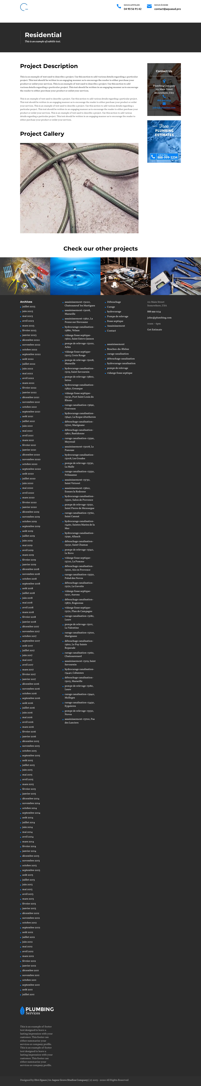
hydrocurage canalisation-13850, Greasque (79, 386)
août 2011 (27, 989)
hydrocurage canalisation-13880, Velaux (79, 328)
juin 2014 (27, 827)
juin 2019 (27, 540)
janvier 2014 (29, 851)
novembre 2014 (31, 803)
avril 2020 (28, 493)
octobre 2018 (29, 579)
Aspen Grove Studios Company (70, 1080)
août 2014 (27, 817)
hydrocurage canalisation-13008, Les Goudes (79, 456)
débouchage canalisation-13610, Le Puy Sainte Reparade (79, 644)
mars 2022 (28, 383)
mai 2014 (27, 832)
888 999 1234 (164, 100)
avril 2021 (27, 435)
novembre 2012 (31, 918)
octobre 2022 (29, 349)
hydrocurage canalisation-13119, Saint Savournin (79, 370)
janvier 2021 (29, 450)
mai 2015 (27, 775)
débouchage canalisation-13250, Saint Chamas (79, 543)
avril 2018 (27, 607)
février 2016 (29, 731)
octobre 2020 (29, 464)
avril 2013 (27, 894)
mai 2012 (27, 946)
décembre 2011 (30, 970)
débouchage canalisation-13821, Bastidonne (79, 431)
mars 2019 (28, 555)
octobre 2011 (29, 980)
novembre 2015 (31, 746)
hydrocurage (76, 18)
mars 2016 (28, 727)
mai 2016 (27, 717)
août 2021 (27, 416)
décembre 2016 (30, 684)
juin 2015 (27, 770)
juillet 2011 (28, 994)
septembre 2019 (31, 526)
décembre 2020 (31, 455)
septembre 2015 (31, 755)
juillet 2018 (28, 593)
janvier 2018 (29, 622)
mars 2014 (28, 841)
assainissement (116, 344)
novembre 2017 (31, 631)
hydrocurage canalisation (121, 363)
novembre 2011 (30, 975)
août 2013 (27, 875)
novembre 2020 (31, 459)
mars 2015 (28, 784)
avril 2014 (28, 837)
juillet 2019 (28, 536)
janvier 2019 (29, 564)
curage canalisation (118, 354)
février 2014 (29, 846)
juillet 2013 (28, 880)
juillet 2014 (28, 822)
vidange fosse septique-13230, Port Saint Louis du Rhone (79, 397)
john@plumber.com (164, 107)
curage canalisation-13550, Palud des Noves (79, 576)
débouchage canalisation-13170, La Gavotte (79, 584)
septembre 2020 (31, 469)
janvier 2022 (29, 392)
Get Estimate (154, 329)
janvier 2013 (29, 908)
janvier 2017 (29, 679)
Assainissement (139, 18)
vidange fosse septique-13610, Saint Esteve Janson (79, 337)
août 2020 (28, 474)
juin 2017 (27, 655)
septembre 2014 (31, 813)
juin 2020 (27, 483)
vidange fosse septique (119, 373)
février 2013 (29, 903)
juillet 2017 (28, 650)
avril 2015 (27, 779)
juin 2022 (27, 368)
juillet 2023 (28, 306)
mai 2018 (27, 603)
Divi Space (40, 1080)
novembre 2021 (31, 402)
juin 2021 (27, 426)
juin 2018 (27, 598)
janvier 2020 (29, 507)
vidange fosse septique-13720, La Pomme (78, 559)
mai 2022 (27, 373)
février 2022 (29, 388)
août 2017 (27, 646)
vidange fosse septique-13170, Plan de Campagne (78, 609)
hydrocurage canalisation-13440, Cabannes (79, 671)
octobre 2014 (29, 808)
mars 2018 (28, 612)
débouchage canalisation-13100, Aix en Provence (79, 568)
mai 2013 (27, 889)
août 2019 (27, 531)
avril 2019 (27, 550)
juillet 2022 (28, 364)
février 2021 (29, 445)
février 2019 (29, 560)
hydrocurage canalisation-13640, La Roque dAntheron (80, 415)
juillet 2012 (28, 937)
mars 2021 (28, 440)
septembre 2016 (31, 698)
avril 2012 (27, 951)
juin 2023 (27, 311)
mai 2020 (27, 488)
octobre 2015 (29, 751)
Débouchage (47, 18)
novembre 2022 (31, 345)
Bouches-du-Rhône (118, 349)
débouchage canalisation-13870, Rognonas (79, 601)
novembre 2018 (31, 574)
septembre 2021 (31, 411)
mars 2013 (28, 899)
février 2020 (29, 502)
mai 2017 (27, 660)
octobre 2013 (29, 865)
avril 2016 (27, 722)
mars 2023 (28, 326)
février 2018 (29, 617)
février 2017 (29, 674)
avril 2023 (28, 321)
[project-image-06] (79, 233)
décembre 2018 (30, 569)
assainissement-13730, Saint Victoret (77, 481)
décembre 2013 (30, 856)
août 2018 (27, 588)
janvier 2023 (29, 335)
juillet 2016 (28, 708)
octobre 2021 (29, 407)
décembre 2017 (30, 626)
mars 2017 (28, 669)
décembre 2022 (31, 340)
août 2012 (27, 932)
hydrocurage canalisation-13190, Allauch (79, 534)
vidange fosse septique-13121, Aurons (78, 593)
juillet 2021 (28, 421)
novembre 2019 (31, 517)
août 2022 (28, 359)
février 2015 (29, 789)
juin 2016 (27, 712)
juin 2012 (27, 942)
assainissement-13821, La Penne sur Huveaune (79, 320)
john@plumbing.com (159, 318)
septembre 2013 (31, 870)
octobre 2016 (29, 693)
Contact (156, 18)
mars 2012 (28, 956)
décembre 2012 (30, 913)
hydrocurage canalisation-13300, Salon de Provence (79, 498)
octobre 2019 (29, 521)
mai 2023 (27, 316)
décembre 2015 (30, 741)
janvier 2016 (29, 736)
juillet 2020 (28, 478)
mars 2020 (28, 497)
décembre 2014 (30, 798)
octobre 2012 (29, 923)
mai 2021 (27, 431)
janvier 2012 (29, 966)
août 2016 (27, 703)
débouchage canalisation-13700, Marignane (79, 423)
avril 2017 (27, 665)
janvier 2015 (29, 794)
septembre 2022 (31, 354)
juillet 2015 (28, 765)
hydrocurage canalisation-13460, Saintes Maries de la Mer (80, 525)
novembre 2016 (31, 689)
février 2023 (29, 330)
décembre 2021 (30, 397)
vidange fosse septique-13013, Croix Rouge (78, 353)
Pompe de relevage (97, 18)
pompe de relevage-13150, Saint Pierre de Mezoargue (79, 506)
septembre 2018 (31, 583)
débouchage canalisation (121, 359)
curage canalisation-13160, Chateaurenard (79, 654)
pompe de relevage (117, 368)
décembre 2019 (30, 512)
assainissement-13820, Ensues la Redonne (77, 490)
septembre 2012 (31, 927)
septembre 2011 (31, 985)
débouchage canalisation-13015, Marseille (79, 679)
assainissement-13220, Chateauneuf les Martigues (80, 303)
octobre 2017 (29, 636)
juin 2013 (27, 884)
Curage (61, 18)
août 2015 (27, 760)
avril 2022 (28, 378)
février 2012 (29, 961)
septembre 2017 (31, 641)
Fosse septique (119, 18)
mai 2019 (27, 545)
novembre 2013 (31, 860)
